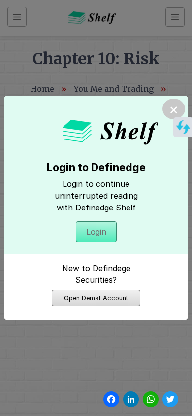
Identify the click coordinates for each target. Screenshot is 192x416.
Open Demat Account (96, 298)
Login (96, 232)
